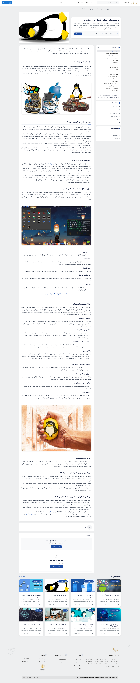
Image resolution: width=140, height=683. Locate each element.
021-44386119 (25, 659)
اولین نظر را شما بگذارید (56, 566)
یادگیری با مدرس (75, 3)
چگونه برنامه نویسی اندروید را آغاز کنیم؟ (110, 595)
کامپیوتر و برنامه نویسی (105, 9)
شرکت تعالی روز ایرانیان (99, 677)
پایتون (50, 512)
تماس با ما (62, 3)
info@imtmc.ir (25, 661)
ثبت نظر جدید (55, 547)
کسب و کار (116, 123)
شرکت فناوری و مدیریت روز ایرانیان (86, 677)
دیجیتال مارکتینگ (114, 116)
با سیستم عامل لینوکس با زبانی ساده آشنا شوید (88, 9)
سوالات (87, 3)
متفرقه (116, 110)
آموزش (92, 3)
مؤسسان (80, 671)
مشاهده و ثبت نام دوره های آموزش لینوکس (56, 294)
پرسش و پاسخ (79, 659)
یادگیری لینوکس (30, 514)
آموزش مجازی (115, 107)
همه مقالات (116, 132)
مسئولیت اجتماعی (78, 665)
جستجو (116, 138)
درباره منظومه (63, 662)
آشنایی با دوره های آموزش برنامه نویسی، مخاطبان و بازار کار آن (110, 625)
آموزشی (116, 119)
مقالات (82, 3)
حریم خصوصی (79, 662)
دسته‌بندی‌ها (115, 135)
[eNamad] (42, 668)
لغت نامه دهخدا (62, 659)
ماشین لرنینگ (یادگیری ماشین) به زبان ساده (31, 624)
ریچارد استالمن (50, 164)
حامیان (80, 668)
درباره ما (68, 3)
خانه (120, 9)
